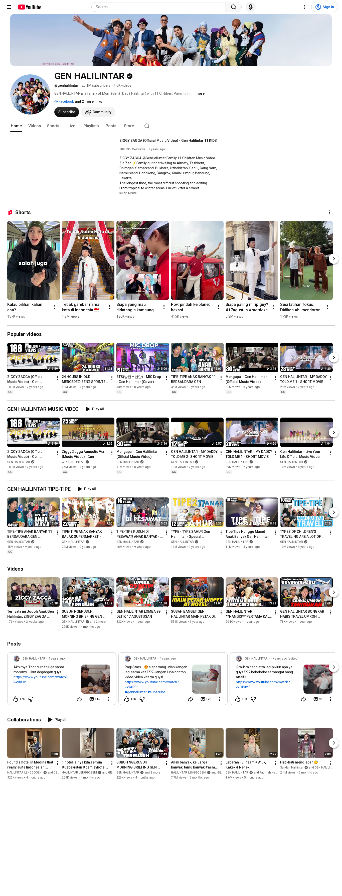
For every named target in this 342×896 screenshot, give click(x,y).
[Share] (79, 699)
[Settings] (304, 7)
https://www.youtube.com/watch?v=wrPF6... (152, 684)
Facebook (66, 101)
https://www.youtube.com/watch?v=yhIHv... (41, 679)
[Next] (334, 259)
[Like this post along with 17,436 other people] (16, 699)
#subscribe (156, 692)
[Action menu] (108, 699)
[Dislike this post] (31, 699)
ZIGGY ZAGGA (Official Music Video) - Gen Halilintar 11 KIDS (168, 141)
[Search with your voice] (251, 7)
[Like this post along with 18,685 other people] (238, 699)
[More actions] (330, 212)
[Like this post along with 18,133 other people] (127, 699)
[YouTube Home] (29, 7)
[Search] (234, 7)
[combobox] (160, 7)
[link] (62, 680)
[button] (128, 193)
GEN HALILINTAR (18, 462)
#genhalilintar (136, 692)
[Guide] (9, 7)
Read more (128, 193)
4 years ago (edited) (284, 658)
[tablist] (171, 126)
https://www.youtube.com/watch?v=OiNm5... (263, 684)
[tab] (16, 126)
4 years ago (56, 658)
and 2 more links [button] (88, 101)
